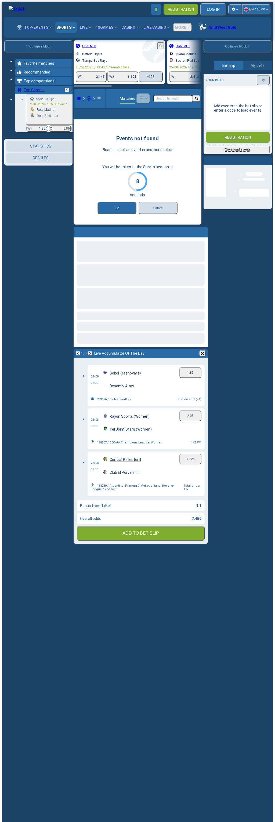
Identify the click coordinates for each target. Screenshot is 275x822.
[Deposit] (156, 9)
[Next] (90, 353)
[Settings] (235, 9)
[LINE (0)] (79, 98)
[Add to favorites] (160, 45)
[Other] (143, 98)
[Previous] (67, 90)
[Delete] (202, 353)
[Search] (196, 98)
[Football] (89, 98)
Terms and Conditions (240, 126)
